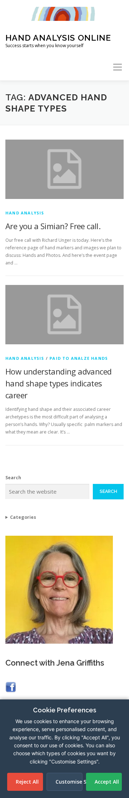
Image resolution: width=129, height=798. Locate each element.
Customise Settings (69, 781)
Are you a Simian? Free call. (52, 226)
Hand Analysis (24, 213)
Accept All (107, 781)
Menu (117, 67)
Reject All (27, 781)
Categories (23, 517)
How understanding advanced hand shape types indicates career (58, 383)
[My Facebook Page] (10, 686)
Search (13, 478)
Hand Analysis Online (58, 37)
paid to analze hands (78, 358)
